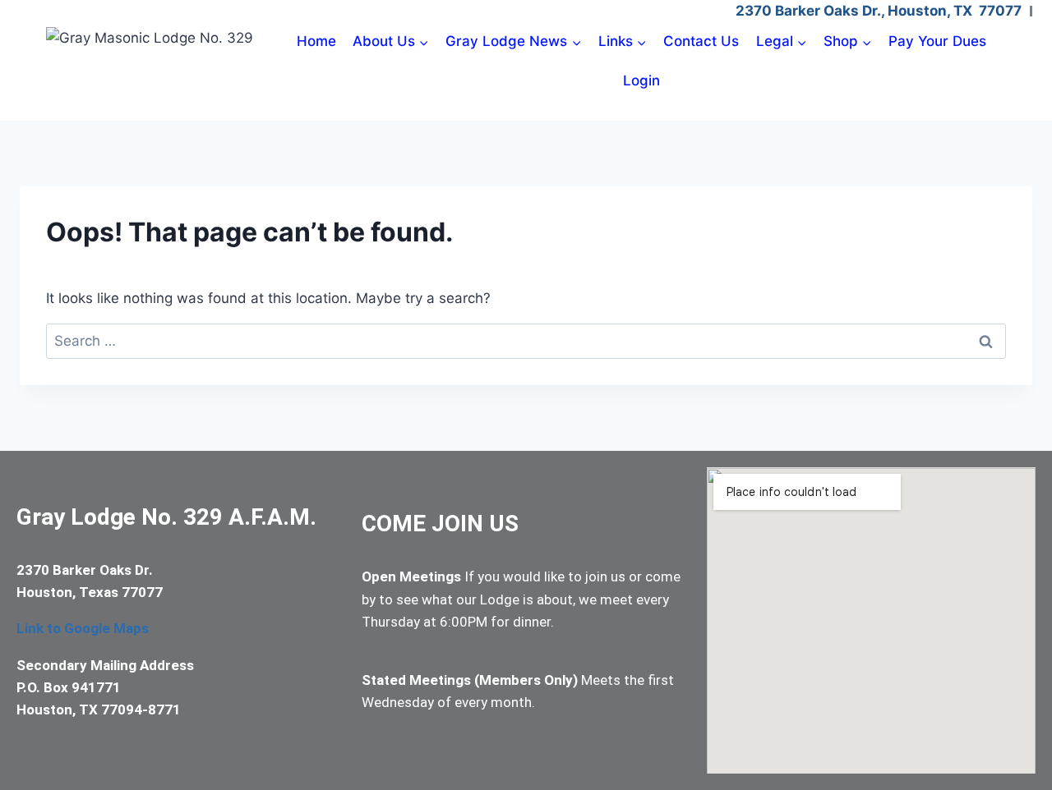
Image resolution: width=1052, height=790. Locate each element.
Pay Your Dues (937, 41)
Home (316, 41)
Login (641, 80)
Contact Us (701, 41)
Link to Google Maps (82, 628)
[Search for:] (526, 341)
